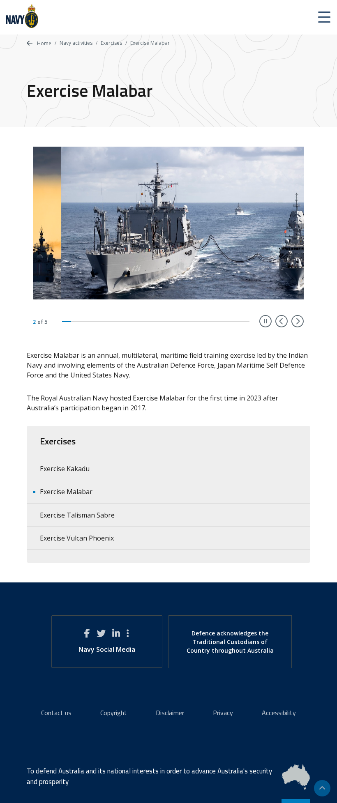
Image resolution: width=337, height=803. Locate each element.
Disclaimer (170, 713)
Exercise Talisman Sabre (77, 515)
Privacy (223, 713)
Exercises (111, 42)
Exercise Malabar (66, 491)
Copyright (113, 713)
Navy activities (76, 42)
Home (43, 43)
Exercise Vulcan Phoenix (77, 538)
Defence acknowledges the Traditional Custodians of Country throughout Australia (230, 641)
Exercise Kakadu (65, 468)
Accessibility (279, 713)
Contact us (56, 713)
